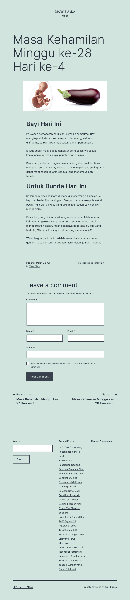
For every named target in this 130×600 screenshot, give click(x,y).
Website (30, 347)
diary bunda (65, 11)
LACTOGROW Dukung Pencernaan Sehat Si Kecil (70, 451)
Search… (17, 441)
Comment (31, 299)
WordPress (111, 587)
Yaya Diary (34, 266)
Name (30, 331)
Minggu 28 (98, 263)
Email (71, 331)
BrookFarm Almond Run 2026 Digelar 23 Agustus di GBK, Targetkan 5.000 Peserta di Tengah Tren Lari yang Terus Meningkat (72, 530)
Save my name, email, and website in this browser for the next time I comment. (63, 365)
